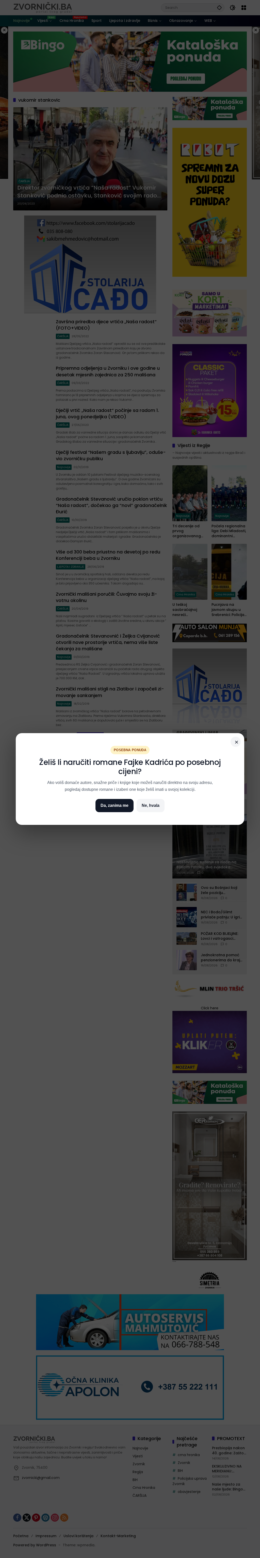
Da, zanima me (114, 805)
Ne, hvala (150, 805)
